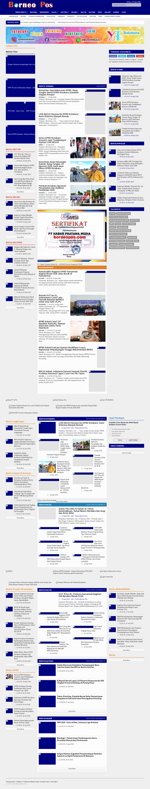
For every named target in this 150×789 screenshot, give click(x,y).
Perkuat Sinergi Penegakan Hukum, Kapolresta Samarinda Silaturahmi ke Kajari (93, 616)
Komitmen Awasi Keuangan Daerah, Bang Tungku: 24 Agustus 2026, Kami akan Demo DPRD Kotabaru (52, 165)
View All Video (126, 453)
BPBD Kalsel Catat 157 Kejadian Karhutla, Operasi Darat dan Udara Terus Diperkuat (52, 324)
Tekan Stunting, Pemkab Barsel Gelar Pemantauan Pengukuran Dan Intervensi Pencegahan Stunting (80, 697)
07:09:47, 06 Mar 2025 (22, 254)
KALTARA (92, 12)
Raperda (113, 227)
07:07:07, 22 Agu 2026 (130, 124)
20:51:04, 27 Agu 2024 (65, 744)
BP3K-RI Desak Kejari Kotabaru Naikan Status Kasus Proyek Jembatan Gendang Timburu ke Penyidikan (23, 611)
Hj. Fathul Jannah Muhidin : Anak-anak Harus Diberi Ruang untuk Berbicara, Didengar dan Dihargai (130, 596)
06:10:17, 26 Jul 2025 (22, 514)
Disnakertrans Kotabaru (112, 16)
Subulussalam (122, 227)
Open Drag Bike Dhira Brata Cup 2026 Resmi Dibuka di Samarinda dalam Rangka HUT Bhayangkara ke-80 (24, 182)
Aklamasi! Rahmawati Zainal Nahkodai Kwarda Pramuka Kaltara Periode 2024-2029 (24, 299)
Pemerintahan (13, 16)
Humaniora (61, 16)
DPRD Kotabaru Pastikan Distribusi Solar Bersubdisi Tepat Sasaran (23, 711)
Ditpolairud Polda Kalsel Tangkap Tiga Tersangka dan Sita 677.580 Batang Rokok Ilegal (24, 494)
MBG (111, 224)
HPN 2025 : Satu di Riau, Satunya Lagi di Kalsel (77, 722)
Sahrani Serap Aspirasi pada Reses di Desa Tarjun (24, 721)
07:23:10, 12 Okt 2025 (22, 487)
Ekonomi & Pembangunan (36, 16)
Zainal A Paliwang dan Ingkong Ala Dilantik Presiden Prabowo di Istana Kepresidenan (24, 286)
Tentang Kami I (11, 782)
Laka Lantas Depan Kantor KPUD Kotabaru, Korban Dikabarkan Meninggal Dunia (129, 152)
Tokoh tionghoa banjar (117, 241)
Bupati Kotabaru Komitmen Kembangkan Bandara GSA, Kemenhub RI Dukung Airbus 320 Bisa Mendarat (24, 641)
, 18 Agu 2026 (50, 193)
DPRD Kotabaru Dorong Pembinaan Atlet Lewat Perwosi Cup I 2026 (23, 688)
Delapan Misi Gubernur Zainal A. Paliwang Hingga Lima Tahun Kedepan (24, 249)
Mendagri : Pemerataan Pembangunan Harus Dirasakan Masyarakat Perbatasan (77, 739)
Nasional (33, 12)
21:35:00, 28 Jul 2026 (22, 716)
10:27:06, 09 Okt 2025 (22, 603)
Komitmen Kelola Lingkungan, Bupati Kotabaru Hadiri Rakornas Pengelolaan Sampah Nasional (23, 457)
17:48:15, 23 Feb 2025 (22, 279)
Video (100, 12)
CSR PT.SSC (135, 220)
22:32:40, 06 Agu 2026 (22, 233)
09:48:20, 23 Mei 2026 (125, 646)
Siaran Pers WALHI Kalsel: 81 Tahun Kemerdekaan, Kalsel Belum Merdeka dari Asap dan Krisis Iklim (24, 204)
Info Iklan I (54, 782)
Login (123, 12)
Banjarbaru (44, 12)
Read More (20, 192)
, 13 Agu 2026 (52, 537)
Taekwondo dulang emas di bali (120, 230)
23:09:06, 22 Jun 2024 (65, 686)
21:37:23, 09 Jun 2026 (22, 448)
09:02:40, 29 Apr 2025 (125, 157)
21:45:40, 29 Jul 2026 (22, 704)
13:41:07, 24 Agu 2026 (130, 85)
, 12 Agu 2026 (52, 622)
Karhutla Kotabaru (129, 224)
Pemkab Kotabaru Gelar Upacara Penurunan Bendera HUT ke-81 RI (99, 460)
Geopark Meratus (132, 241)
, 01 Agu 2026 (86, 564)
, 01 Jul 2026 (86, 633)
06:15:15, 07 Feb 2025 (65, 726)
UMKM (100, 16)
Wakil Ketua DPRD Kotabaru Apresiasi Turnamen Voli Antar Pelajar (24, 699)
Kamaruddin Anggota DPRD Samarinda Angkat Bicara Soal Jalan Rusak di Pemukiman (58, 273)
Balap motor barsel (123, 213)
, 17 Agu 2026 (86, 468)
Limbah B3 (113, 244)
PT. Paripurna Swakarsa (118, 237)
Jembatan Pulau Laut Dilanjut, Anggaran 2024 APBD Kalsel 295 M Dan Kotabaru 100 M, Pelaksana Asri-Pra (130, 176)
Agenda (116, 12)
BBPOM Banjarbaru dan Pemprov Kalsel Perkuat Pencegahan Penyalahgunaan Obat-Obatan (129, 630)
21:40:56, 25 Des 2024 (125, 168)
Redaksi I (20, 782)
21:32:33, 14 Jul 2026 (125, 612)
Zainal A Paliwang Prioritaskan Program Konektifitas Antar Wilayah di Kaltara (24, 273)
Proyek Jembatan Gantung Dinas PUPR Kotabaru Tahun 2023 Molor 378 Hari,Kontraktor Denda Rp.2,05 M (24, 627)
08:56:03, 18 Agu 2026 (130, 135)
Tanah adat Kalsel (132, 248)
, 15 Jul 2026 (86, 622)
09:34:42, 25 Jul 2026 (125, 600)
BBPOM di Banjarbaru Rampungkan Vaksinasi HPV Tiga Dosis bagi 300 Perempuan (130, 618)
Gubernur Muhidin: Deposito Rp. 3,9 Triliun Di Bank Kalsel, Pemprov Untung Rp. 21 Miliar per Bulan (130, 188)
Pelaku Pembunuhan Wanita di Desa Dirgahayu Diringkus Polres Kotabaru (130, 199)
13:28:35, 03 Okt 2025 (22, 618)
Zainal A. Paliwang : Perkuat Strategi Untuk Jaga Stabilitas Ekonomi (24, 260)
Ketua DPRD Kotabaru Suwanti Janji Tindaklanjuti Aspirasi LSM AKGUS (31, 22)
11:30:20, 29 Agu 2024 (125, 182)
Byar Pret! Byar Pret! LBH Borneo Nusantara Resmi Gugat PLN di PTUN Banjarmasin (93, 544)
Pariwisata (70, 16)
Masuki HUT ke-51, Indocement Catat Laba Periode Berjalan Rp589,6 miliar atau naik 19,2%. (51, 298)
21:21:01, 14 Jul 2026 (125, 623)
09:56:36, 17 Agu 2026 (22, 210)
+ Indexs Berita (100, 86)
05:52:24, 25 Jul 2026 (22, 188)
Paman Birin (132, 237)
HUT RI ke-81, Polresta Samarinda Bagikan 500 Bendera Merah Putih (22, 156)
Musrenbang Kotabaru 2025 (119, 220)
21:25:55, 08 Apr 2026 (53, 376)
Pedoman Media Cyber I (32, 782)
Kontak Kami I (45, 782)
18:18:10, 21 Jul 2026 (53, 352)
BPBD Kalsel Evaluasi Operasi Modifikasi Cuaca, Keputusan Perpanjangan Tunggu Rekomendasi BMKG (66, 348)
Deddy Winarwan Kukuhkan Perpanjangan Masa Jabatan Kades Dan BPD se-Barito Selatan (78, 666)
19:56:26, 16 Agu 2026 (22, 161)
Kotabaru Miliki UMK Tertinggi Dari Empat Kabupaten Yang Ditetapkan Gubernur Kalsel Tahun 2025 (130, 163)
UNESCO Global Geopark (118, 234)
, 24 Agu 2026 (50, 97)
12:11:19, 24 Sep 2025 (22, 500)
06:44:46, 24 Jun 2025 (22, 464)
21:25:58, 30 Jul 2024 (65, 760)
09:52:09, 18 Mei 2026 (125, 635)
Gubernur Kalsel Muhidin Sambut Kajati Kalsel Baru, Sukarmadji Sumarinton (23, 217)
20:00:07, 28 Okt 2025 (125, 193)
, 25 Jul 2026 (52, 637)
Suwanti (118, 224)
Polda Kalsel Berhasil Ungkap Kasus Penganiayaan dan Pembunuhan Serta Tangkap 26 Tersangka (24, 508)
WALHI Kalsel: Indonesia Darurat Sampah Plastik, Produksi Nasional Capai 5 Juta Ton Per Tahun (63, 372)
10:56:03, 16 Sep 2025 (125, 202)
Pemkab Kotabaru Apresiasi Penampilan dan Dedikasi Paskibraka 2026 (52, 187)
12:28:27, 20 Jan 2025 (22, 304)
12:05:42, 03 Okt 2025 (22, 634)
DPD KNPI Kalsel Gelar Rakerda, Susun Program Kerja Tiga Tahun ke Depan (92, 531)
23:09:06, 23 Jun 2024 (65, 671)
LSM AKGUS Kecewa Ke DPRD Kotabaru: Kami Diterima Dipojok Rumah (82, 22)
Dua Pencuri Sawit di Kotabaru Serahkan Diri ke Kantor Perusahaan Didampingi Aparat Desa (23, 481)
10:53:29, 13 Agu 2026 (22, 222)
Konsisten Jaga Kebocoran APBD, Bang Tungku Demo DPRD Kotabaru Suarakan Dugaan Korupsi (59, 92)
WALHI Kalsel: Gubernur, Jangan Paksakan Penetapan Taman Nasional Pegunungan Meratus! (24, 442)
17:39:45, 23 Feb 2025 (22, 292)
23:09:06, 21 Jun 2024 (65, 702)
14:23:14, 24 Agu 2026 (130, 96)
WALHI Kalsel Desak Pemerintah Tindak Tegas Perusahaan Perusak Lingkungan (23, 429)
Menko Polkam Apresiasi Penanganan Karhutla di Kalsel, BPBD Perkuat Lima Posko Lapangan (93, 558)
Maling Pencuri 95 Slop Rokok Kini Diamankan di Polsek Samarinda (92, 641)
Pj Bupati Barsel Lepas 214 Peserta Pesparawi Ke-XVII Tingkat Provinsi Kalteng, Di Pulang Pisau (80, 681)
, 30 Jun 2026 (86, 647)
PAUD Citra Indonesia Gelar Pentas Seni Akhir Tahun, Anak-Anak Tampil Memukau (130, 641)
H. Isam (112, 213)
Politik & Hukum (82, 16)
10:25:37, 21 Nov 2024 (22, 661)
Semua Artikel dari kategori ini (95, 419)
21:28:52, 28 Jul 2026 (22, 725)
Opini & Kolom (51, 16)
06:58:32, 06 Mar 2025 (22, 265)
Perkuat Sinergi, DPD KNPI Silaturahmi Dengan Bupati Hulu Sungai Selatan (58, 558)
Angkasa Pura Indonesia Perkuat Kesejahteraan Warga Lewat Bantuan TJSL (129, 607)
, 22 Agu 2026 (50, 171)
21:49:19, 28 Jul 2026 (22, 693)
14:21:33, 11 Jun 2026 (22, 435)
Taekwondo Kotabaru (126, 244)
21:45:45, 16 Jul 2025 (22, 647)
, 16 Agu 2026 (73, 599)
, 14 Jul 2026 (52, 653)
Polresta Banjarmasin (117, 248)
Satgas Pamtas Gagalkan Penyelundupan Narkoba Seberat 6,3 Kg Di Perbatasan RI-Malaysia (79, 754)
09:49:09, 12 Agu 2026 (52, 278)
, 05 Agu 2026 (86, 550)
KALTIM (83, 12)
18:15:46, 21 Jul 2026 (53, 330)
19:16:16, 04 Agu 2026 (54, 304)
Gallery (108, 12)
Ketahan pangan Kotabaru (118, 217)
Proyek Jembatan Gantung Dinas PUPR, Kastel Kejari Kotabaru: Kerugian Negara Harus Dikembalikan (24, 597)
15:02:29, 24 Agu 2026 (130, 109)
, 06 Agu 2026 (52, 550)
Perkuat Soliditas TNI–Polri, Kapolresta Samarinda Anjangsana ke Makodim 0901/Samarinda (58, 646)
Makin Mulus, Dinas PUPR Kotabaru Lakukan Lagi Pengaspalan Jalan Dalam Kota (23, 655)
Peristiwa (93, 16)
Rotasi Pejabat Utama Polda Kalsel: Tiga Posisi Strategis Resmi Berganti (24, 228)
